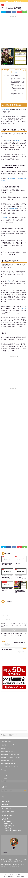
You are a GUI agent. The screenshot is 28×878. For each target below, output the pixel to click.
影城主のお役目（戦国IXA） (9, 763)
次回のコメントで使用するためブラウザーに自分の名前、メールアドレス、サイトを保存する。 (14, 625)
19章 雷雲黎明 (7, 815)
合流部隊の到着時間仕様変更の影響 (18, 89)
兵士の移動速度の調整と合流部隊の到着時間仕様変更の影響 (17, 83)
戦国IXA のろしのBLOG (8, 751)
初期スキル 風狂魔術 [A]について (18, 78)
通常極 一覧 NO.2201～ (12, 827)
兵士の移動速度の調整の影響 (18, 86)
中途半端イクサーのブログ (8, 745)
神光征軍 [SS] (18, 140)
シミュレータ (7, 808)
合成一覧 (5, 804)
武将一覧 (5, 819)
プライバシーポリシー (11, 874)
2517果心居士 (5, 109)
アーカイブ (4, 778)
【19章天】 (8, 821)
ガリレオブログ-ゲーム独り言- (9, 766)
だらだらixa (4, 770)
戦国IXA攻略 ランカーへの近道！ (11, 754)
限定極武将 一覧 (9, 825)
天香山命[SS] (5, 217)
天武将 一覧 (8, 823)
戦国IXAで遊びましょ (7, 760)
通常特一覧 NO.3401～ (11, 829)
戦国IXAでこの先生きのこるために (11, 757)
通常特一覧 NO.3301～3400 (13, 830)
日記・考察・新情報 (9, 811)
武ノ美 (8, 140)
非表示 (15, 72)
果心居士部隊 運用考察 (17, 93)
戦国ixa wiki (5, 748)
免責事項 (19, 874)
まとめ (12, 95)
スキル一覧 (6, 801)
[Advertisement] (14, 32)
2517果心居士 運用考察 (13, 75)
